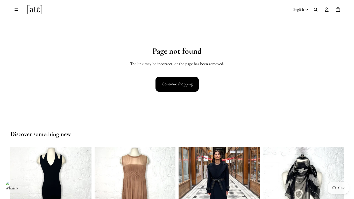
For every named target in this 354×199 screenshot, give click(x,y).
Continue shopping (177, 84)
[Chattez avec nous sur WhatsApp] (11, 187)
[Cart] (338, 9)
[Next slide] (83, 187)
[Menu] (16, 10)
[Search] (315, 9)
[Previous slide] (18, 187)
